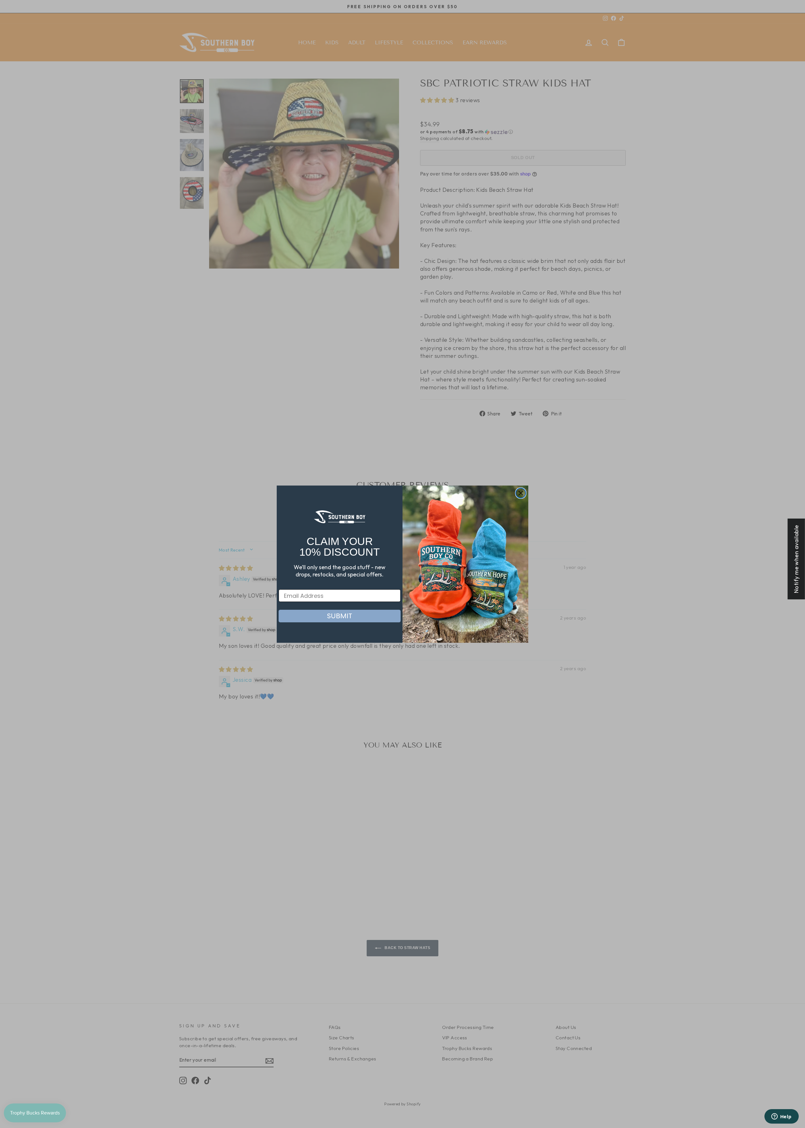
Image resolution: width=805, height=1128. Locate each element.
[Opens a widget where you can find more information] (781, 1117)
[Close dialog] (521, 493)
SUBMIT (339, 616)
